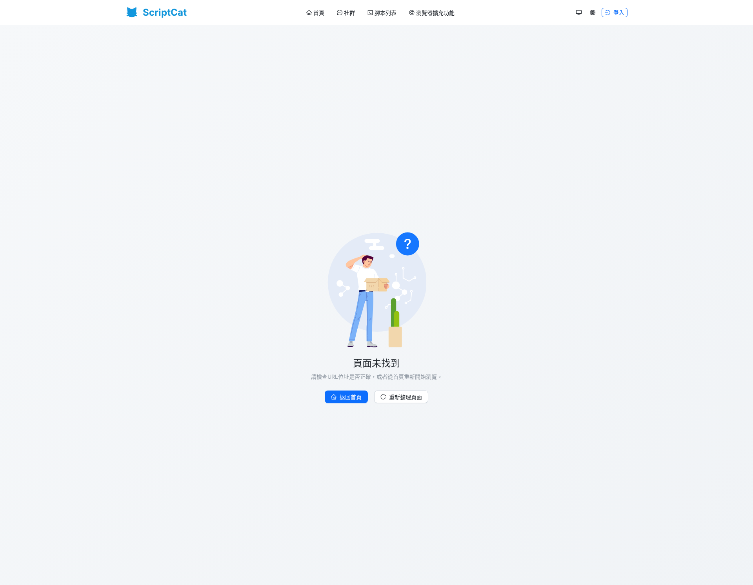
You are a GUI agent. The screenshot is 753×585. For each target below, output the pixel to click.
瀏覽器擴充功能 (435, 12)
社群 (349, 12)
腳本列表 (386, 12)
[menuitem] (315, 12)
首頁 (318, 12)
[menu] (380, 12)
